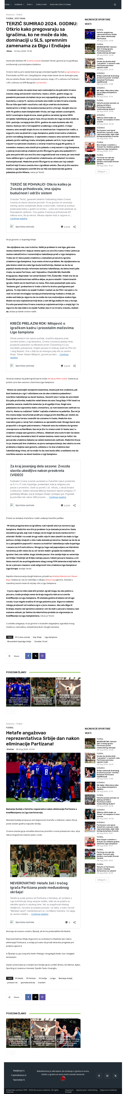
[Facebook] (28, 656)
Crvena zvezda (33, 61)
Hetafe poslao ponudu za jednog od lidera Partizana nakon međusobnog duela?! (108, 106)
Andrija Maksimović (61, 576)
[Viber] (42, 656)
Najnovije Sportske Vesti (97, 21)
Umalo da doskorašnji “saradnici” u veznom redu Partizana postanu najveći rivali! (68, 701)
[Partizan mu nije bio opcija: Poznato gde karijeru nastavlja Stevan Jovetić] (90, 159)
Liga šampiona (51, 637)
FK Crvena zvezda (22, 637)
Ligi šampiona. (73, 72)
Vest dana (19, 18)
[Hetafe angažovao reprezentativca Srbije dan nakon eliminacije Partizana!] (18, 692)
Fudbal (19, 14)
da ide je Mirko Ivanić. (58, 379)
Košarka (101, 73)
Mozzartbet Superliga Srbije (19, 641)
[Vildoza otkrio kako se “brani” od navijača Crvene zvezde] (90, 119)
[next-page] (13, 712)
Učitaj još (101, 171)
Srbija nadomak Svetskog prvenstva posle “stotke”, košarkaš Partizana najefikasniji (108, 79)
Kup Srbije (37, 637)
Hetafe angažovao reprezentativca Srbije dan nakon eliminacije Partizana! (18, 701)
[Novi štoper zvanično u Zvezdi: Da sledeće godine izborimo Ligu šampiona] (90, 146)
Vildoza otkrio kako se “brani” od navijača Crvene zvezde (108, 120)
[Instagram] (107, 1076)
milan (9, 51)
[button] (115, 4)
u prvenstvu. (41, 82)
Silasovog (50, 580)
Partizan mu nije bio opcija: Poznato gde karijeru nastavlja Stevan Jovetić (108, 161)
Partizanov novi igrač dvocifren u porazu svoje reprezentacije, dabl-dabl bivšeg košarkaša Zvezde (108, 133)
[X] (35, 656)
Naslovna (10, 14)
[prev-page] (8, 712)
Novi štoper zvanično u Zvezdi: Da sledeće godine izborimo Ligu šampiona (108, 147)
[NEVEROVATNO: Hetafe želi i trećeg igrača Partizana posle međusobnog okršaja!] (43, 692)
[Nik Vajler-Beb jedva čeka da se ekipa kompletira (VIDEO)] (90, 92)
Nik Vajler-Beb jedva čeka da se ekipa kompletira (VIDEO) (107, 93)
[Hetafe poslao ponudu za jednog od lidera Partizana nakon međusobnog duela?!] (90, 105)
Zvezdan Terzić (40, 641)
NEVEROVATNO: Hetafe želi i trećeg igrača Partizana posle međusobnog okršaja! (43, 701)
